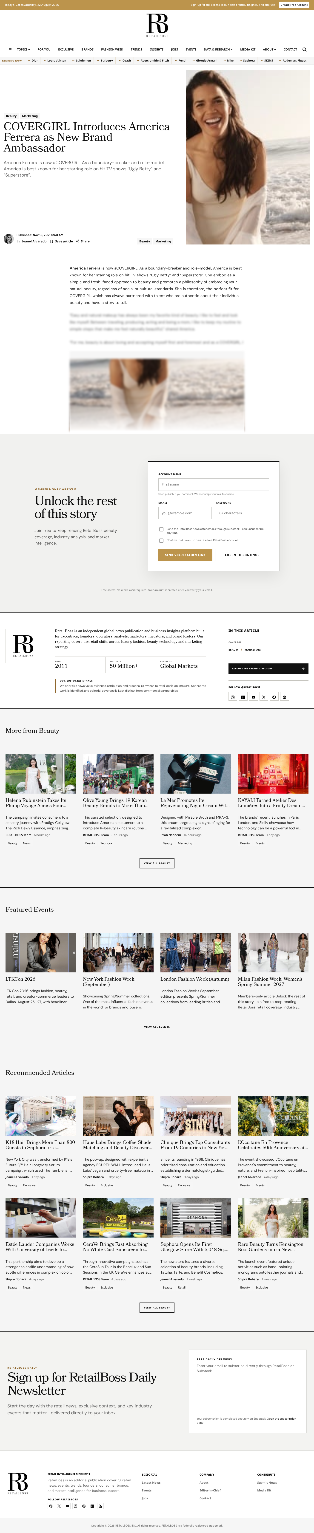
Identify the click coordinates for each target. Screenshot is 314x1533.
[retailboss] (157, 26)
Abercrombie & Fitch (155, 60)
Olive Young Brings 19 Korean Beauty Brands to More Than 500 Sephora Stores (115, 806)
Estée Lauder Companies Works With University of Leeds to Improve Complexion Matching (40, 1250)
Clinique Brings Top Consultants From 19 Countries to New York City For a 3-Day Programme (195, 1148)
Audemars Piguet (294, 60)
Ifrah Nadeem (170, 835)
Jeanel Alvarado (34, 241)
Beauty (11, 116)
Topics (22, 49)
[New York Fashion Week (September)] (118, 952)
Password (223, 502)
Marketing (30, 116)
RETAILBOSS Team (18, 835)
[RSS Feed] (100, 1506)
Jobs (174, 49)
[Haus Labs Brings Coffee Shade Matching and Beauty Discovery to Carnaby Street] (118, 1115)
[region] (155, 60)
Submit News (267, 1482)
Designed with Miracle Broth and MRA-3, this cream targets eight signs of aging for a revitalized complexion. (195, 823)
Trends (136, 49)
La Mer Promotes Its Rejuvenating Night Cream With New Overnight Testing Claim (194, 806)
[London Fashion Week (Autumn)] (195, 952)
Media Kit (247, 50)
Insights (156, 49)
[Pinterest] (84, 1506)
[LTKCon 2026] (41, 952)
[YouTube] (67, 1506)
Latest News (151, 1482)
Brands (87, 49)
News (27, 843)
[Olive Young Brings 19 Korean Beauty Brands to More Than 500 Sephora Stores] (118, 774)
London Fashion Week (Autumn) (194, 980)
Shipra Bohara (93, 1177)
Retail (182, 1287)
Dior (35, 60)
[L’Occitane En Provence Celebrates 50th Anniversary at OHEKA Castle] (273, 1115)
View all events (157, 1026)
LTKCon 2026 (20, 980)
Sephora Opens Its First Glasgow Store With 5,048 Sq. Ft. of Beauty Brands (192, 1250)
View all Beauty (157, 863)
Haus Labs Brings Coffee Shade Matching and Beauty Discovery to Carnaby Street (117, 1148)
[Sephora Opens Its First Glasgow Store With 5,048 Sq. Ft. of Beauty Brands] (195, 1217)
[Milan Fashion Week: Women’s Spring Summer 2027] (273, 952)
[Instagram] (75, 1506)
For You (44, 49)
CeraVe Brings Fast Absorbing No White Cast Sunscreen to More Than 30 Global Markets (115, 1250)
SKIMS (268, 60)
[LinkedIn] (92, 1506)
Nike (230, 60)
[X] (59, 1506)
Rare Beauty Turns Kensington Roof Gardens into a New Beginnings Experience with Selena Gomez (270, 1253)
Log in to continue (242, 555)
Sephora (249, 60)
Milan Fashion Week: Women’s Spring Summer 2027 (270, 982)
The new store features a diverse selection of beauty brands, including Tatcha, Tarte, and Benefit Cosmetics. (191, 1267)
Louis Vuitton (56, 60)
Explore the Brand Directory (252, 668)
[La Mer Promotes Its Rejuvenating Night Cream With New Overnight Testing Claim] (195, 774)
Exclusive (66, 49)
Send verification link (185, 555)
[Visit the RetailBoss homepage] (23, 646)
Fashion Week (112, 49)
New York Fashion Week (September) (108, 982)
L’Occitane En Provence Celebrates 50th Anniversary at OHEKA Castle (271, 1148)
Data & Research (217, 49)
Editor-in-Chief (210, 1490)
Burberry (107, 60)
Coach (127, 60)
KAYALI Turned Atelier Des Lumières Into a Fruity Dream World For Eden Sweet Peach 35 (272, 806)
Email (163, 502)
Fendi (182, 60)
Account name (170, 474)
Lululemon (83, 60)
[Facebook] (51, 1506)
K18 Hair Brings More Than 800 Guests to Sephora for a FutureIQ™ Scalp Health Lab (40, 1148)
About (268, 49)
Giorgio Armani (206, 60)
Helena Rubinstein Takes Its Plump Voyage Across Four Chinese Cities (36, 806)
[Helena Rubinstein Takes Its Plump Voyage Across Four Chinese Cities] (41, 774)
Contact (290, 49)
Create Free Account (294, 5)
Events (191, 49)
